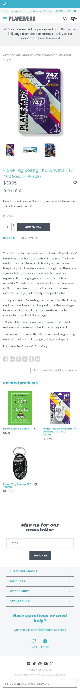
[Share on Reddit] (25, 359)
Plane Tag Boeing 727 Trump (17, 486)
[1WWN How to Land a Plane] (20, 408)
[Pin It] (18, 359)
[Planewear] (22, 19)
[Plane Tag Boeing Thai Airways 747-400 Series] (60, 408)
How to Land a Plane (16, 428)
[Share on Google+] (12, 359)
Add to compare (66, 370)
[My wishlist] (65, 18)
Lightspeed (58, 674)
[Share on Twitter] (37, 359)
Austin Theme (24, 674)
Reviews (29, 238)
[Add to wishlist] (75, 183)
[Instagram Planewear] (51, 663)
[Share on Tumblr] (31, 359)
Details (9, 238)
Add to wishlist (43, 370)
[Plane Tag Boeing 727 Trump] (20, 463)
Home (7, 54)
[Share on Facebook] (5, 359)
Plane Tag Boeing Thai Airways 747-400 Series (57, 431)
